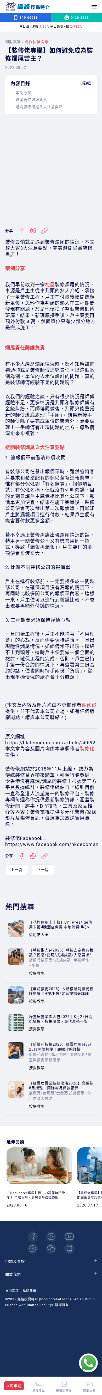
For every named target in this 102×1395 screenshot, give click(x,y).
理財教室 (13, 42)
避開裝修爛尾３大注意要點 (39, 107)
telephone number (69, 1248)
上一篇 (16, 870)
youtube (69, 1236)
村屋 (50, 284)
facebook (32, 1236)
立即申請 (14, 1386)
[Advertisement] (51, 171)
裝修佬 (87, 748)
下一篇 (43, 870)
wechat (51, 1248)
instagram (51, 1236)
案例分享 (23, 93)
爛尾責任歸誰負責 (31, 100)
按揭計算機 (64, 1390)
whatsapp (32, 1248)
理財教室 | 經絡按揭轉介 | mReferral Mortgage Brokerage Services (27, 6)
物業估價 (89, 1390)
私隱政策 (29, 1290)
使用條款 (12, 1290)
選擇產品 (38, 1390)
